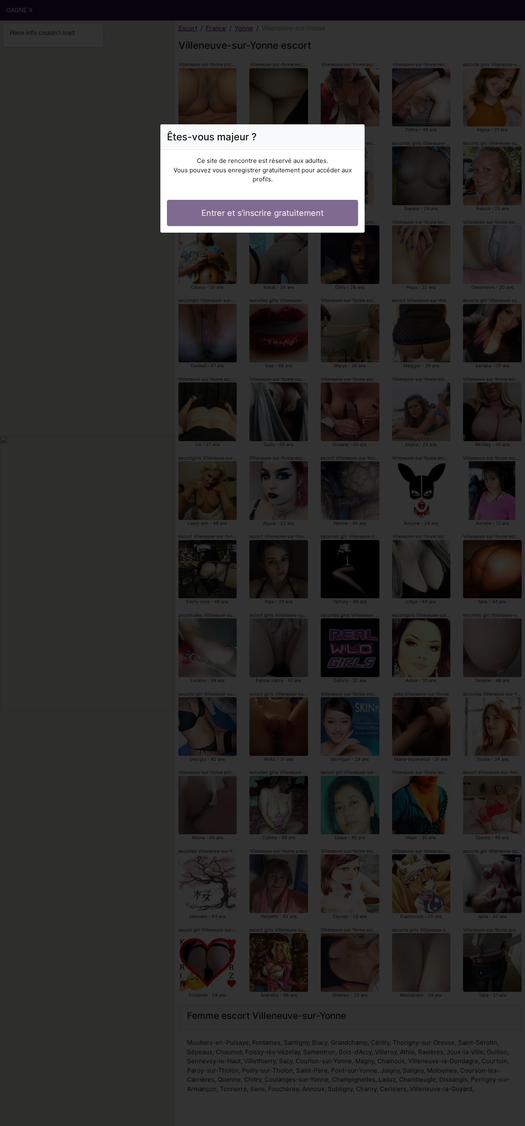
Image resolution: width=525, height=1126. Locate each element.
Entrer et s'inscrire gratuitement (262, 213)
